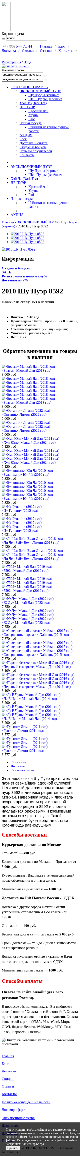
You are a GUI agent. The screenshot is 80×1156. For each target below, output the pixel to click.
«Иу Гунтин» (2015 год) (20, 510)
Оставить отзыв (23, 770)
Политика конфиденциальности (26, 1102)
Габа (31, 119)
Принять (12, 1148)
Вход (27, 62)
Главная (46, 46)
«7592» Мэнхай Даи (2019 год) (25, 570)
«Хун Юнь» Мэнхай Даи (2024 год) (29, 442)
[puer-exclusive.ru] (16, 66)
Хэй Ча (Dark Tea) (33, 103)
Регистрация (11, 62)
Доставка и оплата (34, 143)
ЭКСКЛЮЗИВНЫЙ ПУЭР (40, 91)
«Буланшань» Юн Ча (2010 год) (25, 474)
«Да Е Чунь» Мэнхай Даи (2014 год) (29, 698)
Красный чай (38, 111)
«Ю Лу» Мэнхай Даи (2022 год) (26, 602)
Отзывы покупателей (36, 151)
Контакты (65, 50)
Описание (18, 762)
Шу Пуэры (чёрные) (43, 95)
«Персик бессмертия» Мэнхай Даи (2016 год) (36, 666)
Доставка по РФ (15, 280)
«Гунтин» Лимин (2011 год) (23, 731)
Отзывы (46, 50)
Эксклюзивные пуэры (18, 1118)
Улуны (33, 115)
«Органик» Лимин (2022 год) (24, 414)
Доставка (9, 50)
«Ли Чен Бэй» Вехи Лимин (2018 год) (30, 542)
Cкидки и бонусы (16, 268)
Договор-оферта (14, 1110)
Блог (61, 46)
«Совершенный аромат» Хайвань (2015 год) (35, 634)
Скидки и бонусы (33, 147)
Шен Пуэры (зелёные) (45, 99)
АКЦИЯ (26, 135)
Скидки (28, 50)
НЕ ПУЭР (27, 107)
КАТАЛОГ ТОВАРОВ (29, 87)
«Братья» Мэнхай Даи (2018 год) (26, 370)
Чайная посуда (31, 123)
